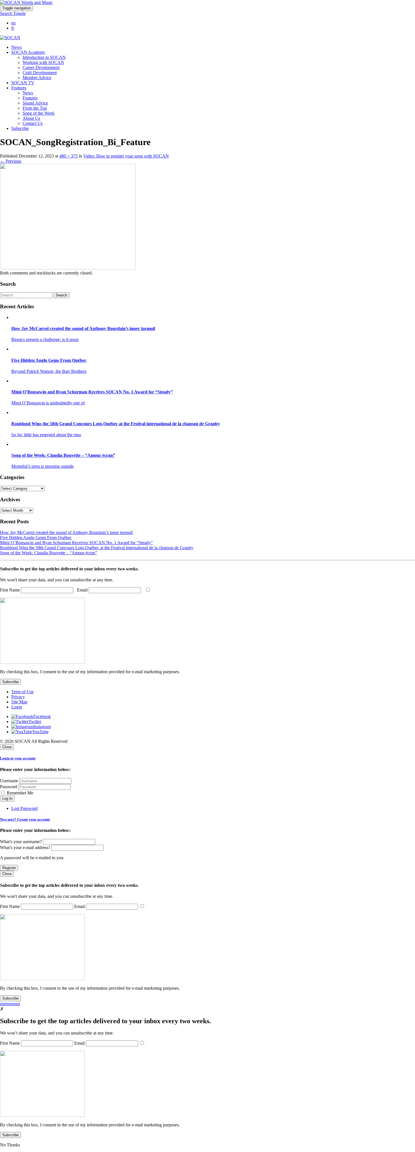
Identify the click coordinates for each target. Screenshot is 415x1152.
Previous (10, 161)
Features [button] (18, 87)
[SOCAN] (10, 37)
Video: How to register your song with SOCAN (126, 156)
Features (30, 98)
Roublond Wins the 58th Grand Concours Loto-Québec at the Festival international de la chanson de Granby (96, 547)
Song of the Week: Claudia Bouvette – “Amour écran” (48, 552)
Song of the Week (38, 113)
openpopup (10, 1003)
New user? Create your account (25, 819)
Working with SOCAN (43, 62)
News (16, 47)
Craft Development (40, 72)
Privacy (18, 696)
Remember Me (19, 792)
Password (8, 786)
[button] (13, 13)
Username (9, 780)
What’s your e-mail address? (25, 847)
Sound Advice (35, 103)
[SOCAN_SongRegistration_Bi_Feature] (68, 267)
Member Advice (37, 77)
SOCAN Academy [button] (28, 52)
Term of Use (22, 691)
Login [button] (16, 707)
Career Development (41, 67)
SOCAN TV (22, 82)
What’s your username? (21, 841)
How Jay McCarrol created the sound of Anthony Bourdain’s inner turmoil (66, 532)
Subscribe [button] (20, 128)
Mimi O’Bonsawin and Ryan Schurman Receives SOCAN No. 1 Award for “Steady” (76, 542)
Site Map (19, 701)
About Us (31, 118)
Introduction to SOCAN (44, 57)
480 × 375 (68, 156)
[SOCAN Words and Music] (26, 2)
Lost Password (24, 808)
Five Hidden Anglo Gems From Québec (36, 537)
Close (7, 747)
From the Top (35, 108)
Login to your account (17, 758)
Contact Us (33, 123)
